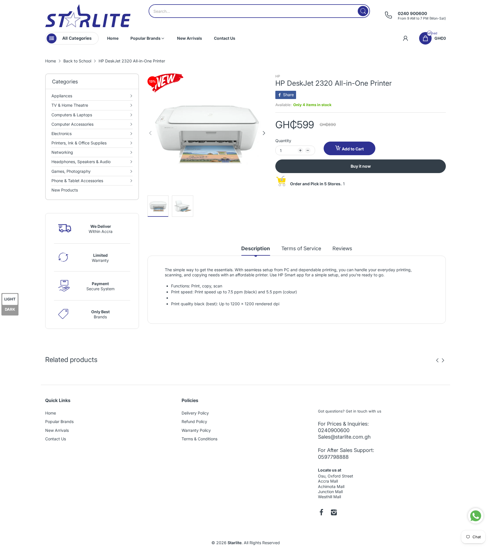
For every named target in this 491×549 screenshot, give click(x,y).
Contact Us (55, 438)
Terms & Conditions (199, 438)
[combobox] (259, 11)
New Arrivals (57, 430)
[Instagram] (333, 513)
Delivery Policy (195, 413)
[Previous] (264, 133)
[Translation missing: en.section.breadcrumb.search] (363, 11)
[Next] (150, 133)
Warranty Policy (196, 430)
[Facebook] (321, 513)
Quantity (283, 140)
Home (50, 413)
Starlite (235, 542)
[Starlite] (87, 15)
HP (277, 76)
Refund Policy (194, 421)
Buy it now (361, 166)
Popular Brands (59, 421)
